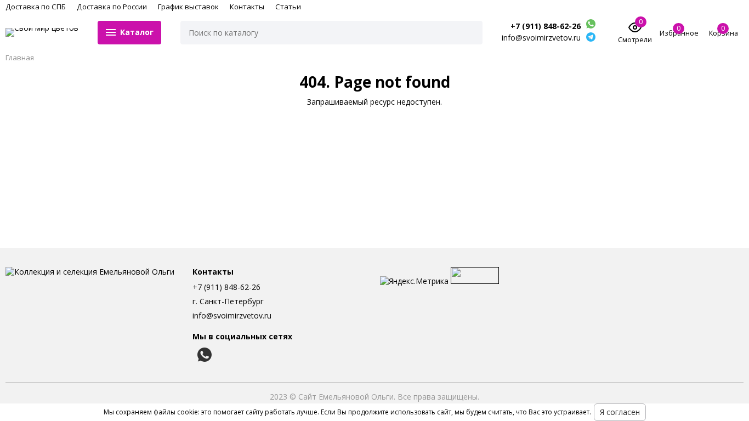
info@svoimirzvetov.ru (231, 315)
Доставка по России (112, 7)
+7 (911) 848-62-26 (545, 26)
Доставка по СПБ (35, 7)
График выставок (188, 7)
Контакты (247, 7)
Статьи (288, 7)
